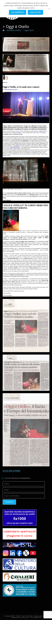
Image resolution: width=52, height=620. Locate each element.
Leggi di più (35, 12)
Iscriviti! (9, 502)
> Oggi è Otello (28, 30)
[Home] (3, 30)
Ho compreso (17, 12)
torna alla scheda (11, 470)
